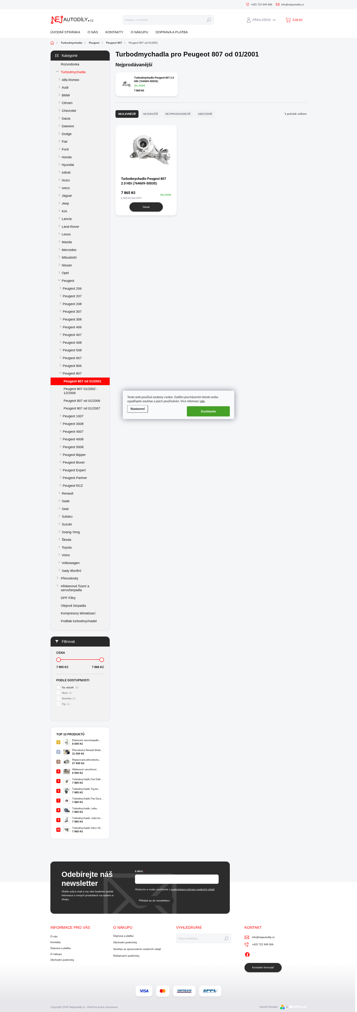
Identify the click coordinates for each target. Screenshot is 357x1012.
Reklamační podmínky (126, 955)
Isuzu (66, 180)
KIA (64, 211)
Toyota (67, 547)
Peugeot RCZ (73, 486)
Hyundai (68, 165)
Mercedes (69, 250)
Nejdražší (150, 113)
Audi (65, 87)
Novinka (68, 698)
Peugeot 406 (72, 327)
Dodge (67, 134)
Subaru (67, 516)
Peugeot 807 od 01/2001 (82, 381)
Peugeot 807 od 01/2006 (82, 401)
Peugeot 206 (72, 288)
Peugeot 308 (72, 319)
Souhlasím (208, 411)
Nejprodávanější (177, 113)
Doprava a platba (60, 948)
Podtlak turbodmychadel (79, 621)
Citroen (67, 103)
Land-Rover (70, 227)
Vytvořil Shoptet (268, 1006)
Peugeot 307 (72, 311)
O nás (53, 936)
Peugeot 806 (72, 366)
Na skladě (70, 687)
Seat (65, 509)
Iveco (66, 188)
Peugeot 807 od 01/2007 (82, 408)
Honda (67, 157)
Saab (66, 501)
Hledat (209, 19)
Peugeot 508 (72, 350)
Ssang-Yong (71, 532)
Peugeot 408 (72, 342)
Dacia (66, 118)
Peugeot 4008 (73, 439)
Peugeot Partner (75, 478)
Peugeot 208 (72, 304)
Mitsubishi (69, 257)
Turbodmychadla (73, 72)
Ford (65, 149)
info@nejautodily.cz (263, 937)
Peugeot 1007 (73, 416)
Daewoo (68, 126)
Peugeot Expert (74, 470)
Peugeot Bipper (74, 455)
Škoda (66, 540)
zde (202, 401)
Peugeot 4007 (73, 431)
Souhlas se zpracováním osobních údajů (137, 949)
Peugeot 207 (72, 296)
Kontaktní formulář (263, 967)
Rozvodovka (70, 64)
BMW (66, 95)
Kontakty (55, 942)
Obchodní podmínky (62, 959)
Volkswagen (71, 563)
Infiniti (66, 172)
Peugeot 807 (72, 373)
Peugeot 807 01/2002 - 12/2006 (81, 391)
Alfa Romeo (70, 80)
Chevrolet (69, 111)
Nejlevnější (127, 113)
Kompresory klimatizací (78, 613)
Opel (65, 273)
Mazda (67, 242)
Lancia (67, 219)
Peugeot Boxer (74, 462)
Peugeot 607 (72, 358)
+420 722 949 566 (263, 944)
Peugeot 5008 (73, 447)
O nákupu (56, 954)
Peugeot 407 (72, 335)
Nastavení (138, 408)
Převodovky (69, 578)
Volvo (66, 555)
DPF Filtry (68, 598)
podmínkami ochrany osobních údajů (193, 889)
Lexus (66, 234)
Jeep (65, 203)
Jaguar (67, 195)
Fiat (64, 141)
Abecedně (205, 113)
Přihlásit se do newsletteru (154, 900)
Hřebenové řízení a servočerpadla (75, 588)
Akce (66, 692)
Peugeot (68, 281)
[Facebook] (247, 954)
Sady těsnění (71, 571)
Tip (65, 704)
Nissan (67, 265)
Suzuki (67, 524)
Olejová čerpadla (73, 606)
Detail (146, 206)
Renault (67, 493)
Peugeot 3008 (73, 424)
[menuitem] (66, 32)
